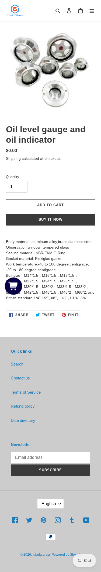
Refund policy (23, 406)
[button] (13, 286)
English (48, 503)
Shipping (13, 158)
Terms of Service (26, 392)
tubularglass (42, 554)
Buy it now (50, 219)
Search (17, 364)
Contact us (20, 378)
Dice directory (23, 420)
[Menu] (91, 10)
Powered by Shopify (66, 554)
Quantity (12, 177)
